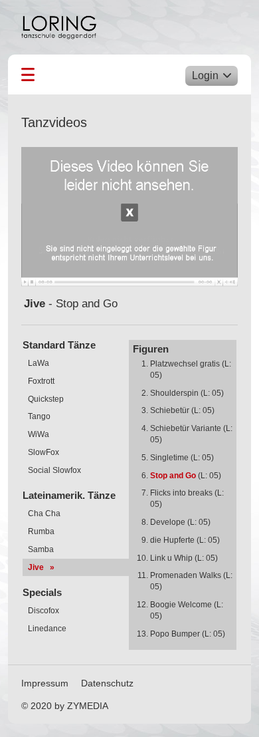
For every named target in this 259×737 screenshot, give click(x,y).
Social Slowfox (53, 470)
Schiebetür (169, 410)
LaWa (37, 363)
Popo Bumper (175, 634)
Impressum (44, 683)
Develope (167, 522)
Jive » (40, 567)
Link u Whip (171, 558)
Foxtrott (40, 381)
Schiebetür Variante (185, 428)
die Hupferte (172, 540)
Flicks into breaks (181, 493)
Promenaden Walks (185, 575)
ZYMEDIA (87, 705)
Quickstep (45, 399)
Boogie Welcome (181, 604)
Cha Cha (43, 513)
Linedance (46, 628)
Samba (40, 549)
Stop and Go (173, 475)
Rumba (40, 531)
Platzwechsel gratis (185, 363)
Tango (38, 416)
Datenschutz (107, 683)
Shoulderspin (174, 393)
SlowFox (42, 452)
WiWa (37, 434)
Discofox (42, 610)
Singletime (169, 457)
